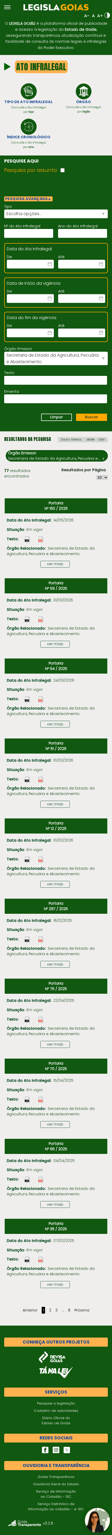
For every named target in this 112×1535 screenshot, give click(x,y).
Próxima (81, 1310)
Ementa (11, 391)
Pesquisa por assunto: (31, 170)
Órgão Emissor (18, 348)
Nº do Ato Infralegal (22, 226)
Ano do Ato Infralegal (78, 226)
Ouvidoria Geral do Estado (56, 1484)
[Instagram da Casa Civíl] (56, 1450)
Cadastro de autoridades (56, 1410)
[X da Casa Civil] (67, 1450)
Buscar (91, 417)
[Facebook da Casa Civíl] (45, 1450)
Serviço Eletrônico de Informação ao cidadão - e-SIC (56, 1506)
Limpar (56, 417)
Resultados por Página (83, 470)
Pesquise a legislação (56, 1403)
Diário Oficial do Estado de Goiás (56, 1420)
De (9, 256)
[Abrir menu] (7, 7)
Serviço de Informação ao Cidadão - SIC (56, 1494)
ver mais (55, 564)
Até (61, 256)
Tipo (8, 206)
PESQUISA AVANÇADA (28, 198)
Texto (9, 372)
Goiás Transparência (56, 1476)
